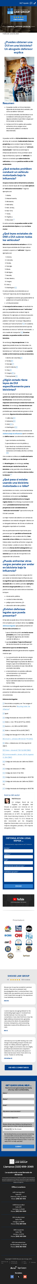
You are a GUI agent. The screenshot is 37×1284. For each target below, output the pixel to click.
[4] (22, 332)
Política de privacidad (14, 1262)
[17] (4, 789)
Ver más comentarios (18, 1067)
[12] (14, 418)
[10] (13, 373)
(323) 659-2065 (24, 1166)
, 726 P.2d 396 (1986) (18, 750)
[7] (13, 364)
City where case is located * (12, 1111)
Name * (5, 1093)
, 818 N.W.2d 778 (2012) (19, 739)
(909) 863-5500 (20, 1247)
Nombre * (7, 848)
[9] (10, 370)
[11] (17, 376)
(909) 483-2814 (21, 1236)
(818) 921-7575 (21, 1199)
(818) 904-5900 (21, 1211)
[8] (17, 367)
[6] (12, 361)
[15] (16, 427)
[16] (7, 453)
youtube (25, 1276)
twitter (18, 1276)
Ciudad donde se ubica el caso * (14, 866)
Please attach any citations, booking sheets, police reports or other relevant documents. (17, 1125)
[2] (16, 288)
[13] (14, 421)
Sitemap (33, 1262)
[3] (23, 324)
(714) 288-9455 (21, 1224)
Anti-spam (25, 1262)
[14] (11, 424)
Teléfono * (7, 854)
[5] (21, 358)
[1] (3, 703)
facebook (12, 1276)
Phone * (5, 1099)
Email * (6, 860)
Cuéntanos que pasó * (11, 872)
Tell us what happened (10, 1117)
